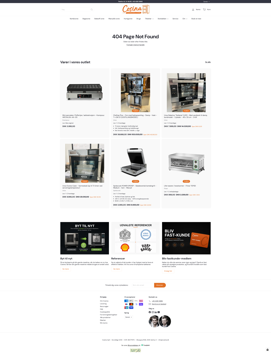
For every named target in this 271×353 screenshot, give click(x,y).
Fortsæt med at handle (135, 45)
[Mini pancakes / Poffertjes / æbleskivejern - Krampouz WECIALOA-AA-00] (84, 99)
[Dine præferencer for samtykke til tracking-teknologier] (267, 349)
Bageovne (86, 19)
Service (175, 19)
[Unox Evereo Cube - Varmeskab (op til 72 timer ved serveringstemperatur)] (84, 169)
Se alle (208, 62)
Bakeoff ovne (99, 19)
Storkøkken (162, 19)
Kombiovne (74, 19)
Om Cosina (104, 301)
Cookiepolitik (105, 312)
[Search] (91, 9)
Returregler (104, 306)
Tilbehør (148, 19)
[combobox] (77, 9)
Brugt (139, 19)
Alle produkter (105, 317)
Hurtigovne (128, 19)
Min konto (103, 323)
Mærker (103, 320)
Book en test (196, 19)
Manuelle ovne (114, 19)
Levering (103, 304)
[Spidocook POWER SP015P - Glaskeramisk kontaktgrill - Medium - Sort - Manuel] (135, 173)
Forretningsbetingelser (108, 315)
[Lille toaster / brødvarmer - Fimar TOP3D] (186, 168)
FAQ (101, 309)
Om (184, 19)
